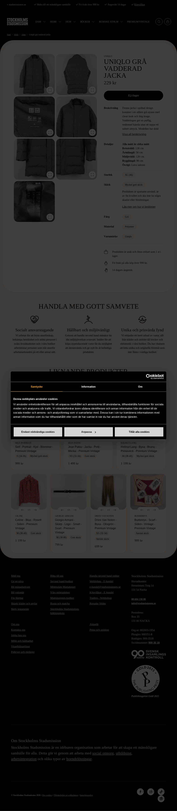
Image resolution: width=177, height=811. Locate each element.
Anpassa (86, 431)
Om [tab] (140, 386)
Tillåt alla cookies (139, 431)
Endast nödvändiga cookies (38, 431)
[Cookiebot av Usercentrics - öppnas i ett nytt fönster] (148, 376)
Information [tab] (88, 386)
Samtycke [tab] (37, 386)
